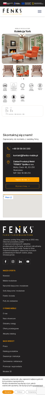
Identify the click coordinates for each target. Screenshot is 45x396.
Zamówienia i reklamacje (12, 361)
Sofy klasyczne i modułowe (14, 291)
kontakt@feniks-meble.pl (25, 155)
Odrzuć (19, 392)
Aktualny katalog (9, 334)
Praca (5, 346)
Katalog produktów (10, 351)
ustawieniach (38, 385)
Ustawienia (32, 392)
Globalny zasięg (9, 323)
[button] (4, 71)
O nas (5, 313)
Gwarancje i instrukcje (11, 356)
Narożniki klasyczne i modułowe (15, 286)
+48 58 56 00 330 (21, 148)
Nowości (6, 276)
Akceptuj (8, 392)
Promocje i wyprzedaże (12, 366)
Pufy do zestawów (10, 301)
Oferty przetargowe (11, 329)
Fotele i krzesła (9, 296)
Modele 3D (7, 371)
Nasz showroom (9, 318)
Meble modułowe (10, 281)
